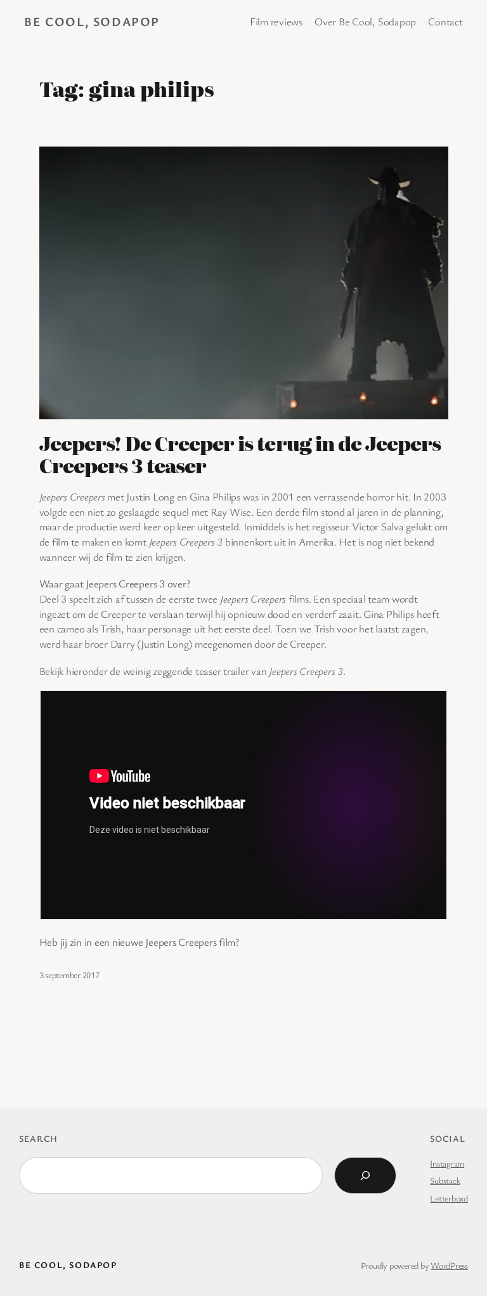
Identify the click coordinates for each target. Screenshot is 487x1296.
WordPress (449, 1265)
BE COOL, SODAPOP (92, 21)
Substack (445, 1180)
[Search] (365, 1175)
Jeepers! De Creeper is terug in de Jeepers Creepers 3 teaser (240, 454)
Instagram (447, 1163)
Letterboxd (449, 1198)
